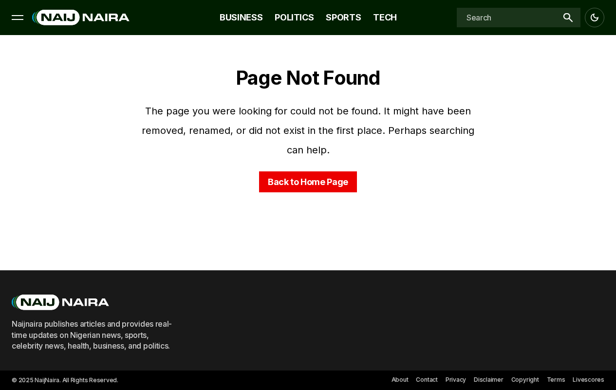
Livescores (588, 379)
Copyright (525, 379)
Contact (426, 379)
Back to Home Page (308, 182)
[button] (17, 17)
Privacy (456, 379)
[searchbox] (506, 17)
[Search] (567, 17)
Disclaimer (489, 379)
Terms (556, 379)
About (400, 379)
